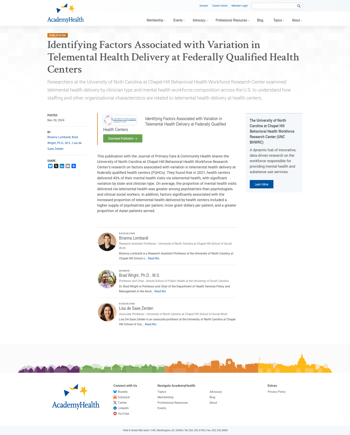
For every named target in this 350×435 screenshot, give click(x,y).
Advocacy (215, 392)
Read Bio (153, 258)
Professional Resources (173, 402)
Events (162, 408)
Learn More (261, 184)
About (213, 402)
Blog (212, 397)
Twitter (122, 402)
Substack (124, 397)
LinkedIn (123, 408)
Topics (162, 392)
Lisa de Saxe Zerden (136, 308)
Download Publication (121, 138)
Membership (166, 397)
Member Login (240, 5)
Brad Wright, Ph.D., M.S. (139, 275)
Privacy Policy (277, 392)
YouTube (123, 413)
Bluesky (123, 392)
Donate (204, 5)
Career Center (220, 5)
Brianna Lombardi (59, 137)
